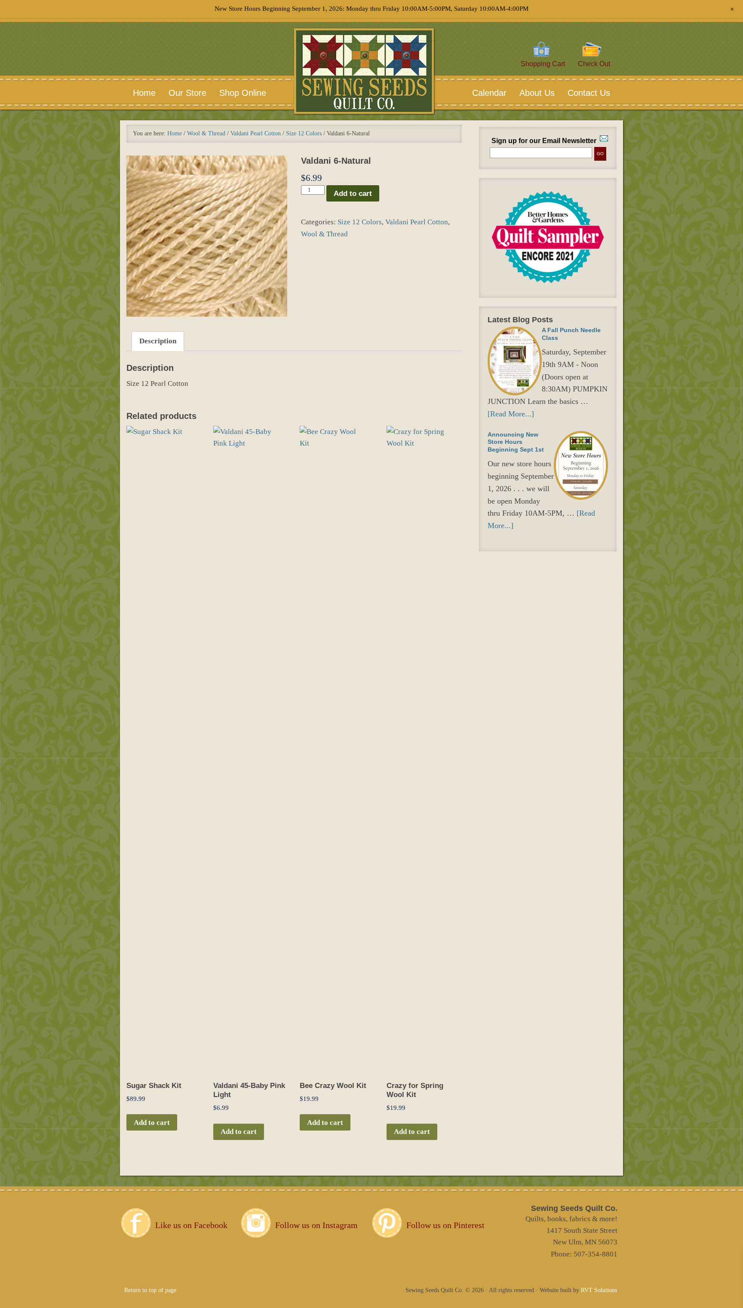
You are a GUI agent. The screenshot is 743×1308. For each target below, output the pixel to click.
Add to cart (353, 193)
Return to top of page (150, 1290)
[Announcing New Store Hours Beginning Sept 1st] (581, 465)
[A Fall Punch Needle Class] (515, 361)
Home (144, 93)
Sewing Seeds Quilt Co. (364, 84)
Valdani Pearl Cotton (255, 133)
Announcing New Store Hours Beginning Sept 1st (516, 442)
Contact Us (582, 93)
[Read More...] (511, 414)
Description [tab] (157, 341)
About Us (531, 93)
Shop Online (242, 93)
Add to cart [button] (152, 1123)
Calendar (489, 93)
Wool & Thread (206, 133)
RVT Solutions (599, 1290)
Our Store (187, 93)
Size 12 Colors (304, 133)
